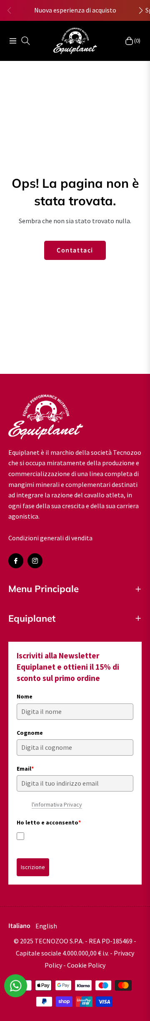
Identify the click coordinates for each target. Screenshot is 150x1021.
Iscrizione (33, 867)
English (46, 926)
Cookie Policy (86, 965)
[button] (141, 10)
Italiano (19, 925)
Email (25, 768)
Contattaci (75, 250)
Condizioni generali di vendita (50, 538)
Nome (24, 696)
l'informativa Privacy (57, 804)
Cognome (30, 732)
